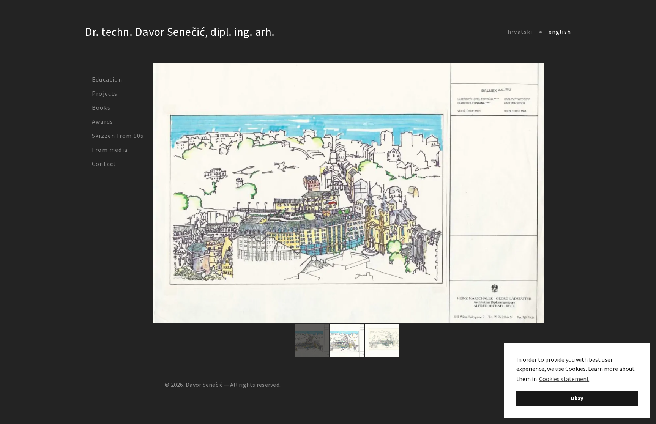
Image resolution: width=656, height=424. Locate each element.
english (560, 31)
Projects (105, 93)
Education (107, 79)
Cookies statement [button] (564, 379)
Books (101, 107)
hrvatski (520, 31)
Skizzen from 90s (118, 135)
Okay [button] (577, 398)
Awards (102, 121)
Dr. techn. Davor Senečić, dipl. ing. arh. (180, 31)
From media (110, 149)
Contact (104, 163)
